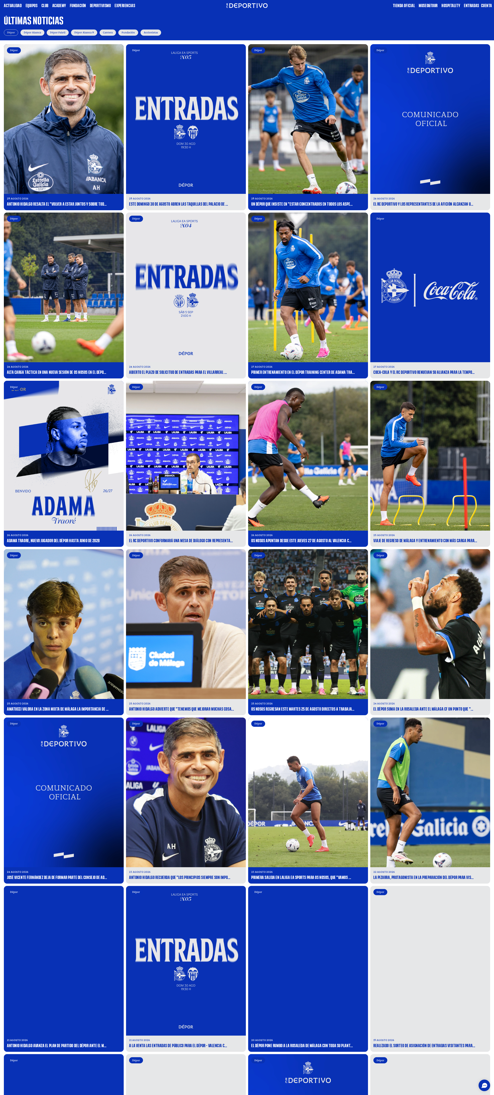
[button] (484, 1085)
